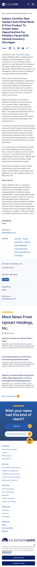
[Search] (28, 4)
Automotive (18, 242)
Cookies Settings (18, 557)
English (5, 279)
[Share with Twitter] (14, 48)
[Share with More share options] (31, 48)
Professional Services (22, 252)
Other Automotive (20, 249)
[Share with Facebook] (18, 48)
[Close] (34, 545)
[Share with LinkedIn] (9, 48)
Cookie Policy (6, 552)
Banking (27, 242)
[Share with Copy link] (27, 48)
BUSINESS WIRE (23, 55)
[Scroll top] (29, 440)
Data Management (21, 245)
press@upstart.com (9, 232)
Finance (25, 239)
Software (17, 239)
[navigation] (33, 4)
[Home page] (10, 4)
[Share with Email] (22, 48)
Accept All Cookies (18, 563)
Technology (18, 255)
